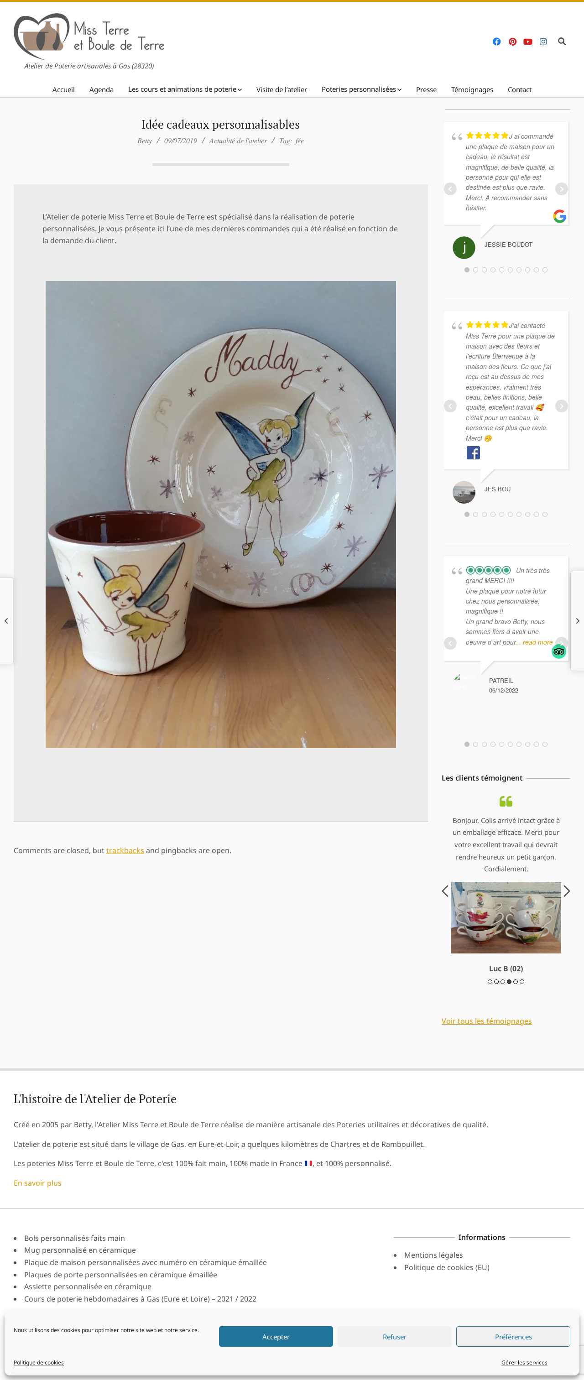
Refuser (395, 1336)
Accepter (276, 1336)
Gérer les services (524, 1362)
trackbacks (125, 850)
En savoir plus (38, 1255)
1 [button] (490, 1053)
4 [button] (509, 1053)
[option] (506, 921)
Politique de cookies (39, 1362)
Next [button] (566, 927)
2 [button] (496, 1053)
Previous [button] (445, 927)
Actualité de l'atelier (238, 140)
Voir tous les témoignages (487, 1093)
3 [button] (503, 1053)
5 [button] (515, 1053)
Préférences (513, 1336)
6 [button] (522, 1053)
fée (300, 140)
